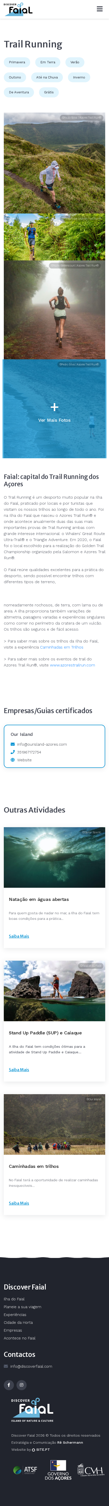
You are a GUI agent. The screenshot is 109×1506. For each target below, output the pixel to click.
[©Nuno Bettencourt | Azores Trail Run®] (54, 309)
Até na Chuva (47, 77)
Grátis (49, 92)
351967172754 (29, 752)
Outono (15, 77)
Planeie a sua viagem (22, 1307)
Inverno (79, 77)
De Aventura (19, 92)
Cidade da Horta (18, 1322)
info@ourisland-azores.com (42, 744)
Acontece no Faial (19, 1338)
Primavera (17, 62)
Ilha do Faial (14, 1299)
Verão (74, 62)
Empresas (13, 1330)
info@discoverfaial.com (31, 1366)
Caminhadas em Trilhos (61, 647)
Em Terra (47, 62)
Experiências (15, 1314)
